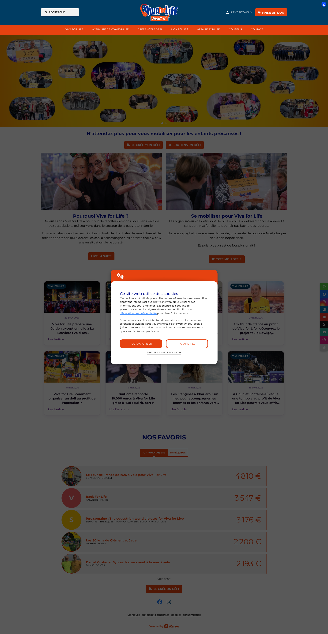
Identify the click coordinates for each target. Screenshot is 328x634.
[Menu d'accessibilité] (324, 4)
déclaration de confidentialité (138, 313)
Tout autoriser (141, 343)
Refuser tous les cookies (164, 352)
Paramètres (186, 343)
